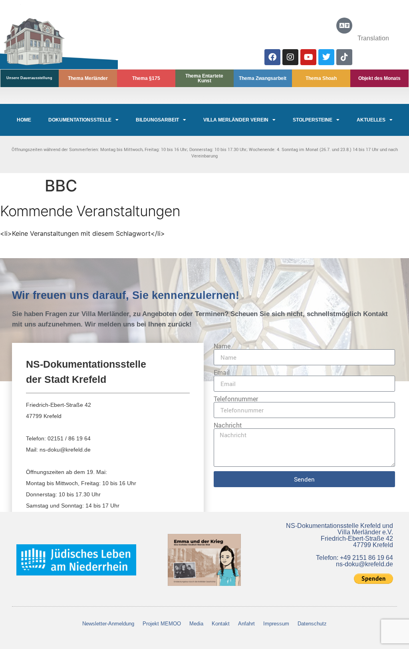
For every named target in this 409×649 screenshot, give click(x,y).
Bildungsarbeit (157, 120)
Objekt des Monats (379, 78)
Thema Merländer (88, 78)
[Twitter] (326, 57)
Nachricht (228, 425)
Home (24, 120)
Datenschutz (312, 624)
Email (222, 372)
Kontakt (221, 624)
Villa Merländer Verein (235, 120)
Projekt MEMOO (162, 624)
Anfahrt (246, 624)
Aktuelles (371, 120)
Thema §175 (146, 78)
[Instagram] (290, 57)
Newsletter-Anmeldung (108, 624)
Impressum (276, 624)
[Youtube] (308, 57)
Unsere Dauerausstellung (29, 78)
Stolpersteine (312, 120)
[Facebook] (272, 57)
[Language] (344, 26)
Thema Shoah (321, 78)
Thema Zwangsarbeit (262, 78)
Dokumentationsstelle (79, 120)
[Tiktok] (344, 57)
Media (196, 624)
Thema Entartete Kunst (204, 78)
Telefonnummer (236, 399)
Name (222, 346)
